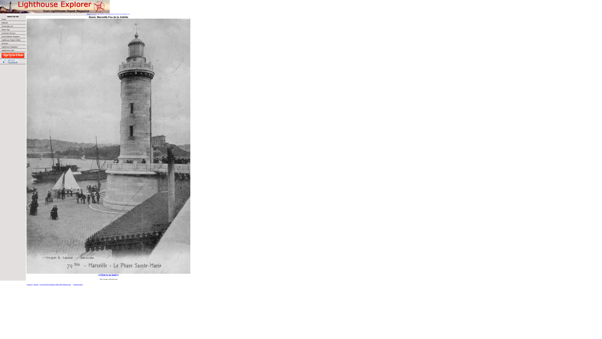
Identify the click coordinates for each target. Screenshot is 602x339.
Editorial (5, 23)
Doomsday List (7, 26)
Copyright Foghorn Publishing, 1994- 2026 (51, 284)
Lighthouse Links (8, 50)
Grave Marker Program (10, 37)
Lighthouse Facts (66, 284)
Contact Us (30, 284)
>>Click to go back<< (108, 275)
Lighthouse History (78, 284)
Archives (5, 43)
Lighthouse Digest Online (11, 40)
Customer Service (8, 33)
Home (4, 19)
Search (89, 14)
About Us (36, 284)
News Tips (6, 30)
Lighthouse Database (10, 47)
